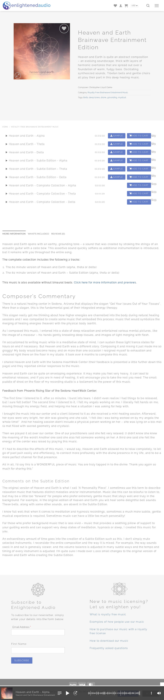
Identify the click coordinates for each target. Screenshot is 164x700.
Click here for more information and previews (105, 282)
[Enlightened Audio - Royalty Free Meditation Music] (28, 5)
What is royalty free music (108, 614)
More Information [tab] (14, 234)
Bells (85, 97)
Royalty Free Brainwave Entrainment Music (108, 92)
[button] (120, 5)
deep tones (94, 97)
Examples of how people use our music (117, 621)
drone (103, 97)
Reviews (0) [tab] (58, 234)
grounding (112, 97)
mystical (122, 97)
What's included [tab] (38, 234)
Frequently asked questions (109, 648)
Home (5, 127)
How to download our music (109, 640)
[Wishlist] (115, 5)
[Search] (147, 5)
